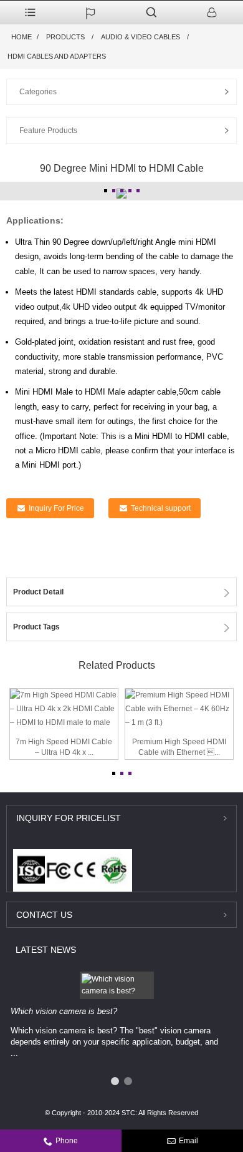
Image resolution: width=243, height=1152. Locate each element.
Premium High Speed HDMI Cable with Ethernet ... (179, 747)
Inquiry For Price (56, 508)
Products (65, 37)
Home (21, 37)
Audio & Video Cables (140, 37)
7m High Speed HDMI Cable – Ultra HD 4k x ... (64, 747)
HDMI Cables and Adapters (56, 56)
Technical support (161, 508)
